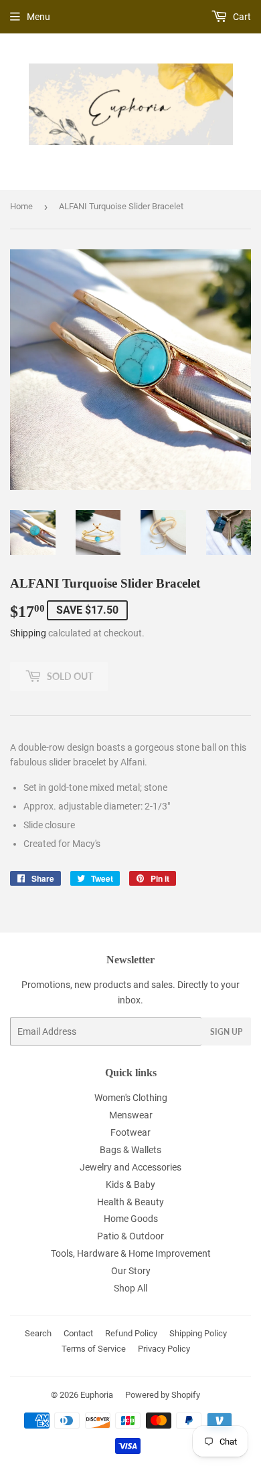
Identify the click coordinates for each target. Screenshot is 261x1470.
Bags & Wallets (130, 1149)
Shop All (130, 1288)
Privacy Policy (164, 1349)
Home (21, 206)
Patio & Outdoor (130, 1236)
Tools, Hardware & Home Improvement (131, 1253)
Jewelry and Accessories (130, 1167)
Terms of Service (94, 1349)
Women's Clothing (130, 1097)
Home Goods (131, 1218)
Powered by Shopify (162, 1395)
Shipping (28, 633)
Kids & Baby (130, 1184)
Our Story (131, 1270)
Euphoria (96, 1395)
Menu (38, 16)
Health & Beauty (130, 1202)
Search (38, 1333)
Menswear (131, 1115)
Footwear (130, 1132)
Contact (78, 1333)
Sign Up (226, 1032)
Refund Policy (131, 1333)
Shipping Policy (198, 1333)
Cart (241, 16)
